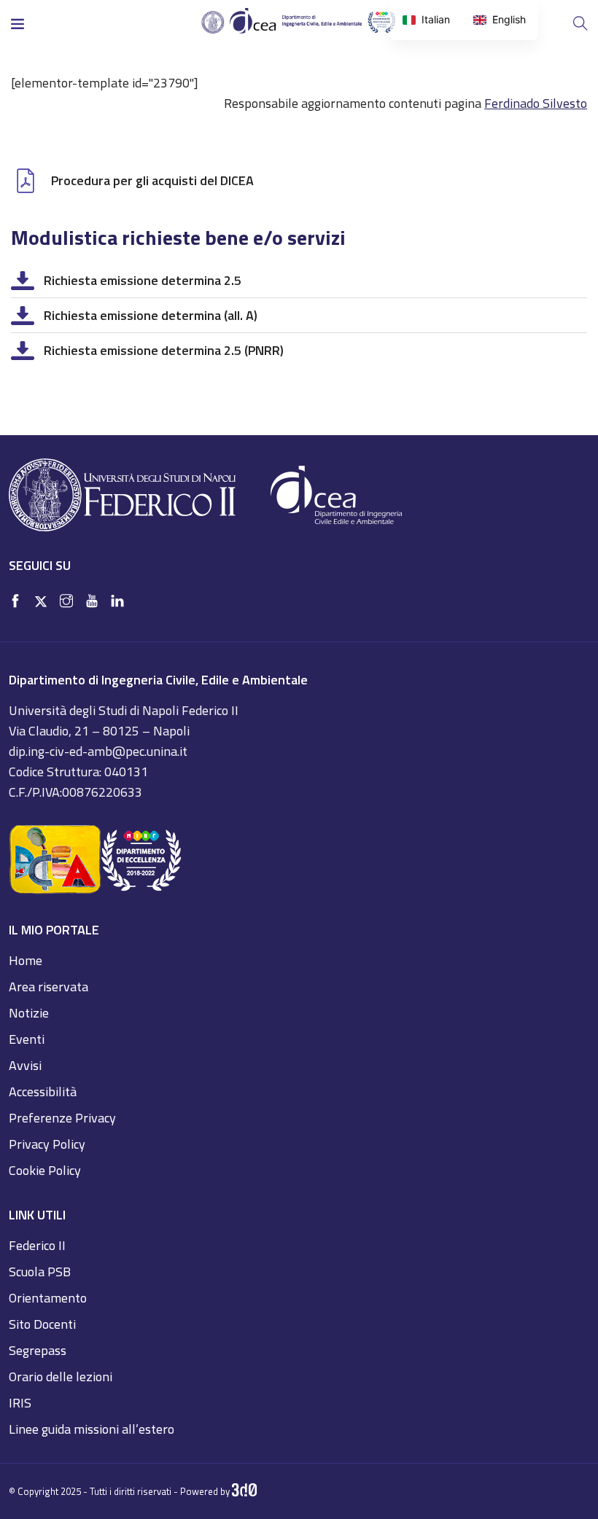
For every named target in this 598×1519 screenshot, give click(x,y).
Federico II (37, 1245)
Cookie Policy (45, 1170)
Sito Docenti (42, 1324)
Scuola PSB (40, 1271)
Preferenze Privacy (62, 1118)
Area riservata (48, 986)
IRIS (20, 1403)
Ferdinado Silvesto (535, 103)
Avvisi (25, 1065)
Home (25, 960)
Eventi (26, 1039)
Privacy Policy (47, 1144)
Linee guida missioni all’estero (91, 1429)
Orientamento (48, 1298)
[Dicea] (299, 21)
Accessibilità (43, 1091)
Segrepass (37, 1350)
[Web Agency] (244, 1491)
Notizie (29, 1013)
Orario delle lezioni (60, 1376)
